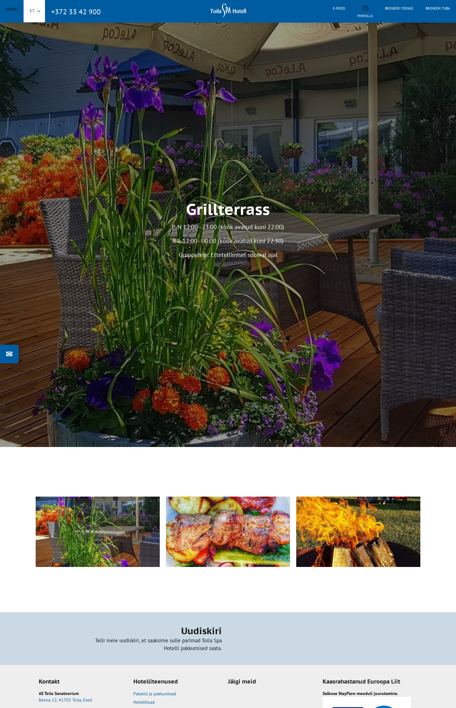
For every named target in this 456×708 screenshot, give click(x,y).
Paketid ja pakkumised (154, 694)
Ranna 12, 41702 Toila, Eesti (65, 700)
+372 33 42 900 (76, 11)
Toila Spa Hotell (228, 10)
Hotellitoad (144, 702)
